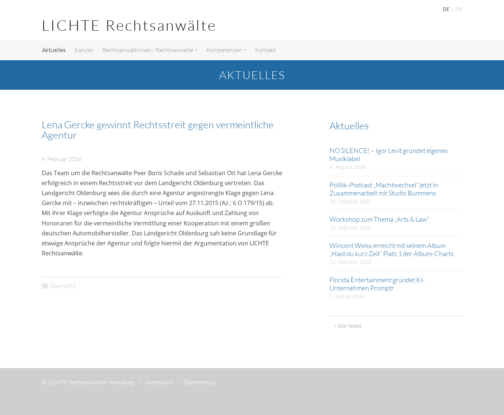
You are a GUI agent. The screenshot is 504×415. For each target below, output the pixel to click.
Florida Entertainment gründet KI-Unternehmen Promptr (377, 284)
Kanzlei (84, 50)
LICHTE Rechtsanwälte (129, 25)
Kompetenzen (224, 50)
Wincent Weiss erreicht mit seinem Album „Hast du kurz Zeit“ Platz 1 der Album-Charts (391, 249)
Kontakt (265, 50)
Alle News (350, 325)
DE (446, 9)
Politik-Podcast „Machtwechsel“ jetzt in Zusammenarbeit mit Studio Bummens (383, 189)
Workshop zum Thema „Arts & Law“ (379, 219)
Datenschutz (197, 382)
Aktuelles (54, 50)
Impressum (156, 382)
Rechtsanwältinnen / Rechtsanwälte (148, 50)
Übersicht (62, 286)
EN (458, 9)
